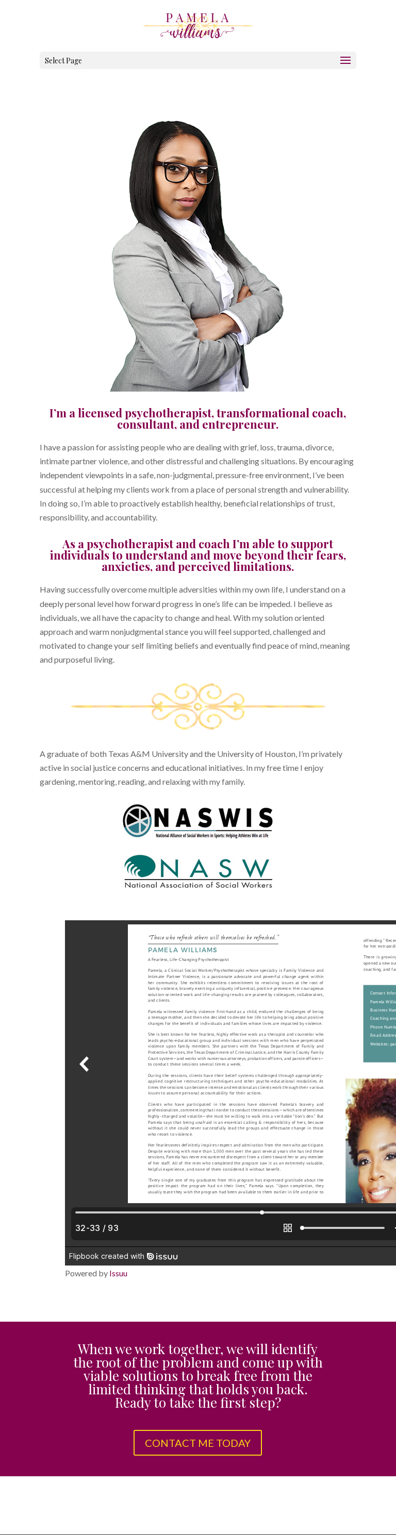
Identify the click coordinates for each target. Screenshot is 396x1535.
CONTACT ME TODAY (198, 1443)
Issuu (118, 1273)
